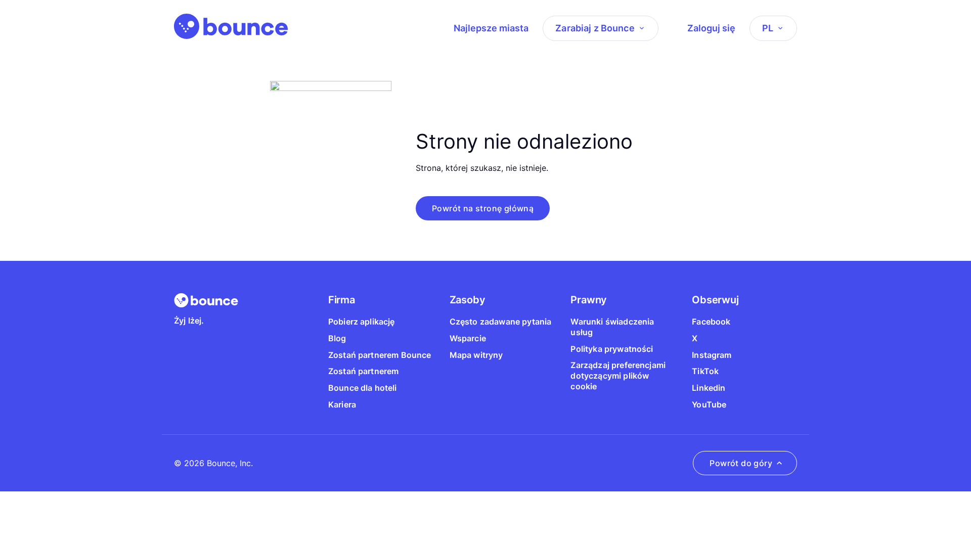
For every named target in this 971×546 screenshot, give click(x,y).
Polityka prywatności (611, 349)
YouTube (709, 404)
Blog (337, 338)
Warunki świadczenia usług (612, 326)
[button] (483, 208)
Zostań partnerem (363, 371)
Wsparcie (468, 338)
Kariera (342, 404)
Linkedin (708, 388)
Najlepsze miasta (491, 28)
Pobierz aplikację (361, 321)
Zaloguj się (711, 28)
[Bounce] (231, 26)
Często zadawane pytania (501, 321)
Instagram (711, 355)
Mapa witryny (476, 355)
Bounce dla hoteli (362, 388)
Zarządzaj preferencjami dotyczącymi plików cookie (618, 375)
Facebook (711, 321)
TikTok (705, 371)
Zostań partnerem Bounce (379, 355)
